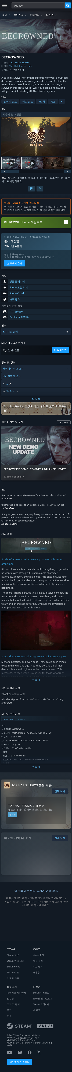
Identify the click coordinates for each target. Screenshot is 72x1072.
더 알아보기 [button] (60, 349)
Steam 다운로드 (41, 992)
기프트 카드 (13, 978)
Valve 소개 (38, 955)
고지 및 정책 (13, 1004)
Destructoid (6, 498)
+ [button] (61, 101)
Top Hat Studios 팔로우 (26, 805)
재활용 (36, 972)
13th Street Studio (19, 62)
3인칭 (41, 101)
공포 (53, 101)
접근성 (10, 998)
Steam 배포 (13, 972)
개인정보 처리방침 (16, 992)
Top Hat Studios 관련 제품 (32, 785)
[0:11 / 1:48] (36, 136)
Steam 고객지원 (41, 1004)
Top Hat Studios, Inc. (20, 66)
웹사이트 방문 (11, 376)
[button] (6, 15)
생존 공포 (27, 101)
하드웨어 (37, 966)
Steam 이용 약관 (15, 960)
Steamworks (13, 966)
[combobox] (38, 5)
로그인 (5, 177)
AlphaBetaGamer (9, 524)
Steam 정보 (13, 955)
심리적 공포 (10, 101)
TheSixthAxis (7, 508)
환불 (9, 1015)
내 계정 (37, 1010)
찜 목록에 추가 (14, 263)
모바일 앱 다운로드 (19, 1061)
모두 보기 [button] (64, 422)
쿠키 (9, 1010)
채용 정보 (38, 960)
